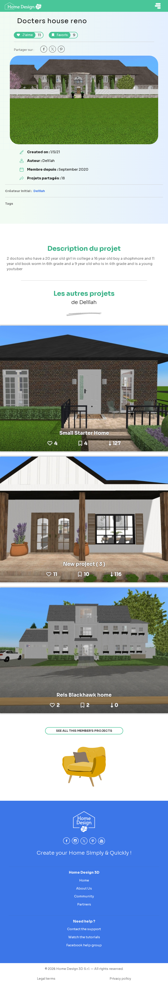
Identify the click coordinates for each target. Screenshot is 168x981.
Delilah (39, 191)
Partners (84, 904)
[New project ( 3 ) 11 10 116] (84, 519)
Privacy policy (120, 979)
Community (84, 896)
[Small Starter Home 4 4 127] (84, 388)
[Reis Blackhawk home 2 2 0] (84, 650)
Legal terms (46, 979)
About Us (84, 888)
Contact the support (84, 929)
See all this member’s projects (84, 731)
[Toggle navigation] (158, 6)
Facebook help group (84, 945)
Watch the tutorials (84, 937)
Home (84, 880)
